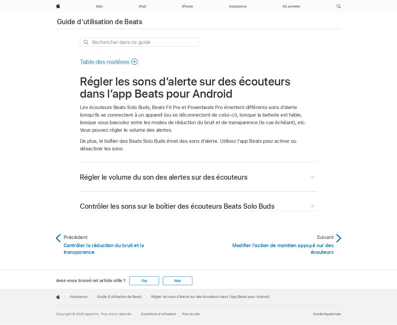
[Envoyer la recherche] (86, 42)
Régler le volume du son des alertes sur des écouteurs (164, 177)
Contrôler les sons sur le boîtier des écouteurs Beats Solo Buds (177, 206)
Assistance (78, 297)
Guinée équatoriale (327, 314)
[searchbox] (139, 42)
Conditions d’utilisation (158, 314)
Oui (144, 281)
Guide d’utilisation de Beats (99, 21)
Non (177, 281)
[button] (338, 6)
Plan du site (191, 314)
